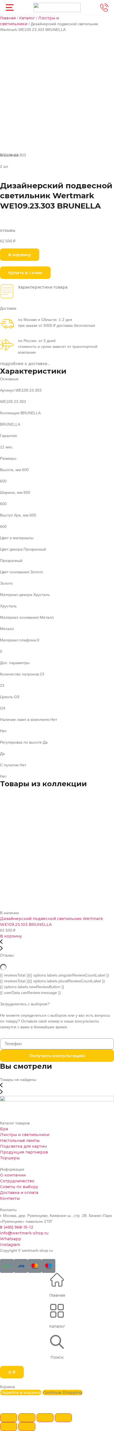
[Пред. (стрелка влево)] (8, 1426)
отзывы (7, 230)
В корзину (11, 936)
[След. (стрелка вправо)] (26, 1426)
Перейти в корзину (20, 1392)
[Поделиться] (26, 1417)
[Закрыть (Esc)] (8, 1417)
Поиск (57, 1357)
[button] (19, 254)
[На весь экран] (45, 1417)
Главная (8, 18)
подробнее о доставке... (25, 363)
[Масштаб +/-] (63, 1417)
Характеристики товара (43, 287)
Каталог (27, 18)
